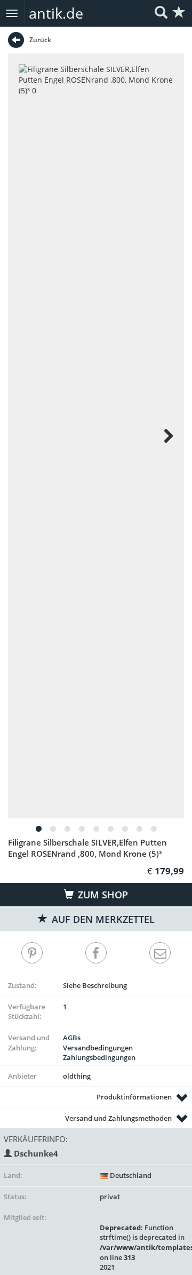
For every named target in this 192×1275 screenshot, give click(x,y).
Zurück (40, 39)
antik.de (56, 13)
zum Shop (101, 894)
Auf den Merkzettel (102, 919)
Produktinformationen (134, 1097)
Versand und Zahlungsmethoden (118, 1118)
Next (162, 436)
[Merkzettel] (179, 13)
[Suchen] (161, 13)
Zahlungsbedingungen (99, 1057)
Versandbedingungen (98, 1048)
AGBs (72, 1037)
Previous (29, 436)
